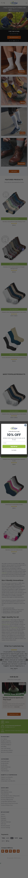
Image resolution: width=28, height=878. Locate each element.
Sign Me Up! (14, 446)
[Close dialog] (25, 425)
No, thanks (14, 450)
